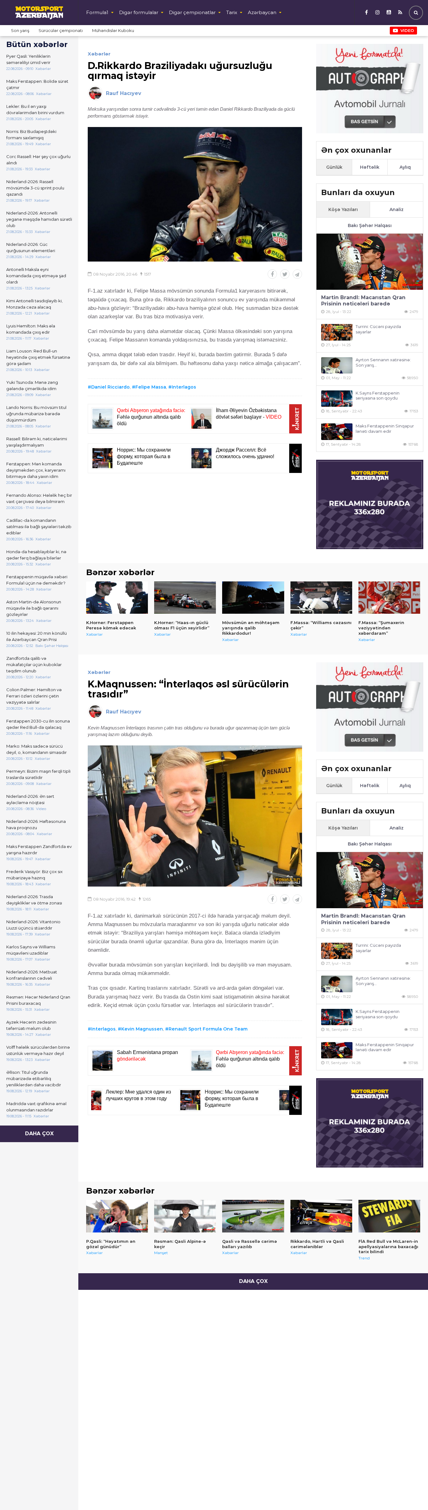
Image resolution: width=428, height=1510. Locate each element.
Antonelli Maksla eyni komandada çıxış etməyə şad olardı (36, 275)
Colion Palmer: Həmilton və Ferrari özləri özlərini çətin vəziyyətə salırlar (34, 696)
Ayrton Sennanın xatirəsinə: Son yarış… (383, 362)
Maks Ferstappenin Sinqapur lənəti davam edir (385, 428)
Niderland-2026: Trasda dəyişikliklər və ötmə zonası (34, 899)
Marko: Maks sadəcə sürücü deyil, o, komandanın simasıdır (36, 749)
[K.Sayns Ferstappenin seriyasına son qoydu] (336, 398)
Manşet (161, 1252)
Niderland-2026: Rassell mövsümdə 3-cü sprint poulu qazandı (35, 188)
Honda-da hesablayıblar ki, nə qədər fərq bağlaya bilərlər (36, 554)
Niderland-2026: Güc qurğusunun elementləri (30, 247)
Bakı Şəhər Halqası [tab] (370, 225)
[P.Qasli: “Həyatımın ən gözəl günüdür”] (117, 1216)
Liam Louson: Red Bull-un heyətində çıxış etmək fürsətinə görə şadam (38, 357)
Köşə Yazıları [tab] (343, 209)
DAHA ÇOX (39, 1133)
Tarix (231, 12)
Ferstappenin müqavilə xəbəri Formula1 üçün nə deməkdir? (36, 579)
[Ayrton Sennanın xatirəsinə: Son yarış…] (336, 365)
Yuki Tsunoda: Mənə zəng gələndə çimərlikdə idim (32, 385)
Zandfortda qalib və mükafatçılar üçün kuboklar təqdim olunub (34, 664)
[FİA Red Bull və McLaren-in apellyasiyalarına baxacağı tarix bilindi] (389, 1216)
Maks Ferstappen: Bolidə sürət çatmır (37, 84)
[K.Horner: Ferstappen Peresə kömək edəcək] (117, 597)
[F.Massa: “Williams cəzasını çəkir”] (321, 597)
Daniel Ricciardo (110, 387)
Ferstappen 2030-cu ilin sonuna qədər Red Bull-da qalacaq (38, 724)
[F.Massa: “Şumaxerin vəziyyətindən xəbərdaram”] (389, 597)
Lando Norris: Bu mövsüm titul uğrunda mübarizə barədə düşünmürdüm (36, 413)
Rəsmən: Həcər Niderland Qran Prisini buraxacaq (38, 1000)
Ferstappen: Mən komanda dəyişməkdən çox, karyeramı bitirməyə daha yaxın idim (35, 470)
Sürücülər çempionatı (61, 30)
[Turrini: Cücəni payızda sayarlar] (336, 332)
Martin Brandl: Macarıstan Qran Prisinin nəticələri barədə (363, 300)
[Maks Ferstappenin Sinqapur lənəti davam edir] (336, 431)
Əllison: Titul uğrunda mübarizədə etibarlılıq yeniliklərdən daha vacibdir (33, 1078)
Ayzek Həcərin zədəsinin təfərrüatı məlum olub (31, 1025)
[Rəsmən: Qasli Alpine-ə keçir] (185, 1216)
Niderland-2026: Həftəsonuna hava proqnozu (36, 824)
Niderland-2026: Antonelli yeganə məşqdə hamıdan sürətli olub (39, 219)
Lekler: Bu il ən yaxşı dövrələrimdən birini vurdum (35, 109)
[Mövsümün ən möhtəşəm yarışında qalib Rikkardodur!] (253, 597)
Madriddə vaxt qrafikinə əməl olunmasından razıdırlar (36, 1106)
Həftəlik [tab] (369, 167)
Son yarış (20, 30)
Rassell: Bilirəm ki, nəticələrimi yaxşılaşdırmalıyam (36, 442)
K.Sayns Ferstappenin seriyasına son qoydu (377, 395)
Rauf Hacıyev (123, 93)
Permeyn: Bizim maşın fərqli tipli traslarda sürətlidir (38, 774)
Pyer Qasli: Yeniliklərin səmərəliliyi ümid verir (28, 59)
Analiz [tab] (396, 209)
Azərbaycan (262, 12)
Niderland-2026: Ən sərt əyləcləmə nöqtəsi (30, 799)
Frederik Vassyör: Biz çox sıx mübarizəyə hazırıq (34, 874)
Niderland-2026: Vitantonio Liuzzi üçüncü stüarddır (33, 924)
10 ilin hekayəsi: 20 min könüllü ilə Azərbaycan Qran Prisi (36, 636)
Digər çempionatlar (192, 12)
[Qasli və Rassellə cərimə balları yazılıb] (253, 1216)
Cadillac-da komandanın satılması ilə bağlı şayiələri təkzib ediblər (38, 526)
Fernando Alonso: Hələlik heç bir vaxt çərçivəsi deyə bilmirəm (39, 498)
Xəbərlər (99, 54)
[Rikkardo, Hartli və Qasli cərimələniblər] (321, 1216)
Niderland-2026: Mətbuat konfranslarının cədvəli (31, 975)
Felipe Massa (150, 387)
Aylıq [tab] (405, 167)
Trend (364, 1258)
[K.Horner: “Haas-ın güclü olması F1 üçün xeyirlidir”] (185, 597)
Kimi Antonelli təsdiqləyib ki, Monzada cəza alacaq (34, 304)
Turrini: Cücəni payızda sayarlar (378, 329)
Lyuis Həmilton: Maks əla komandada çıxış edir (30, 329)
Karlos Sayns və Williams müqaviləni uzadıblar (30, 950)
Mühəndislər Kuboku (113, 30)
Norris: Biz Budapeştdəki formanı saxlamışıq (31, 134)
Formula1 (97, 12)
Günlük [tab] (334, 167)
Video (407, 30)
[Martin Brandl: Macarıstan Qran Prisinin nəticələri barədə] (369, 262)
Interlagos (184, 387)
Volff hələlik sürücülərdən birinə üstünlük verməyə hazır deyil (38, 1050)
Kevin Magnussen (142, 1029)
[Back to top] (410, 1492)
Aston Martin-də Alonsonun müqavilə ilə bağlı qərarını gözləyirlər (33, 608)
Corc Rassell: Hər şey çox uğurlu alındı (38, 159)
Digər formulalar (138, 12)
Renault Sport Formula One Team (208, 1029)
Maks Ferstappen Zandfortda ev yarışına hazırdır (39, 849)
